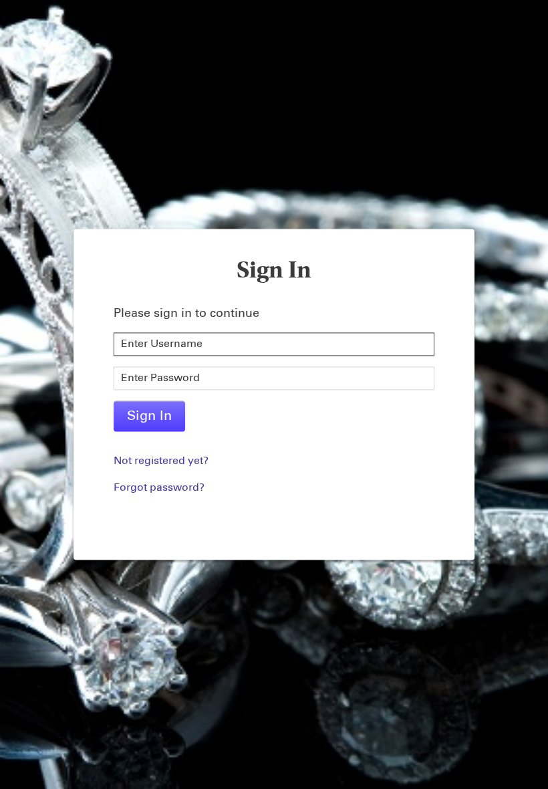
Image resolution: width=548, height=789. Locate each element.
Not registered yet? (161, 461)
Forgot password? (159, 488)
